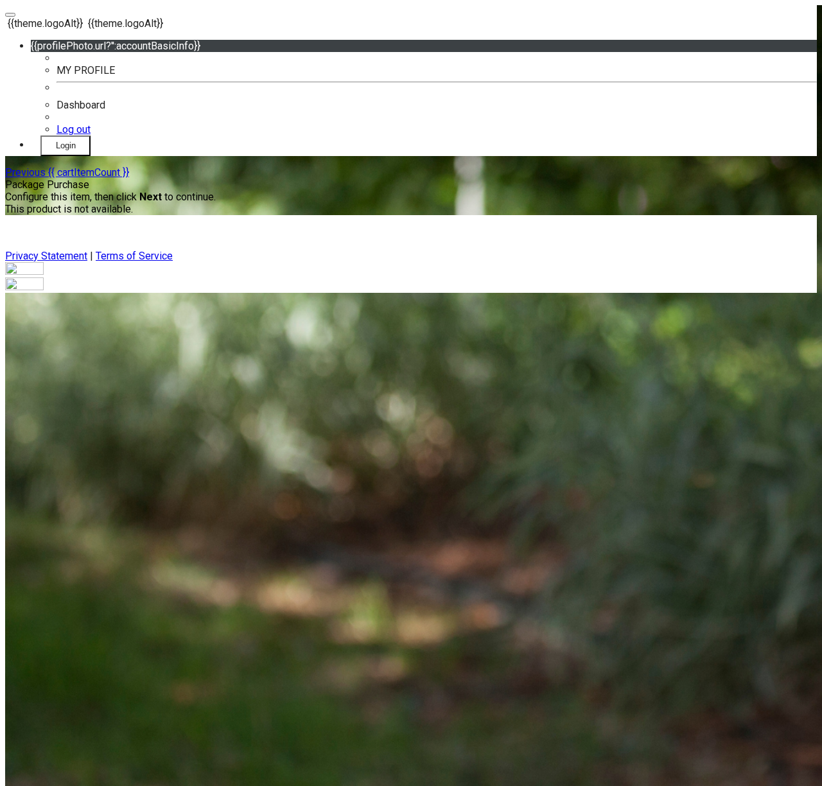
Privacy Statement (46, 256)
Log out (74, 129)
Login (66, 145)
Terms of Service (134, 256)
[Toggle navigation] (10, 15)
